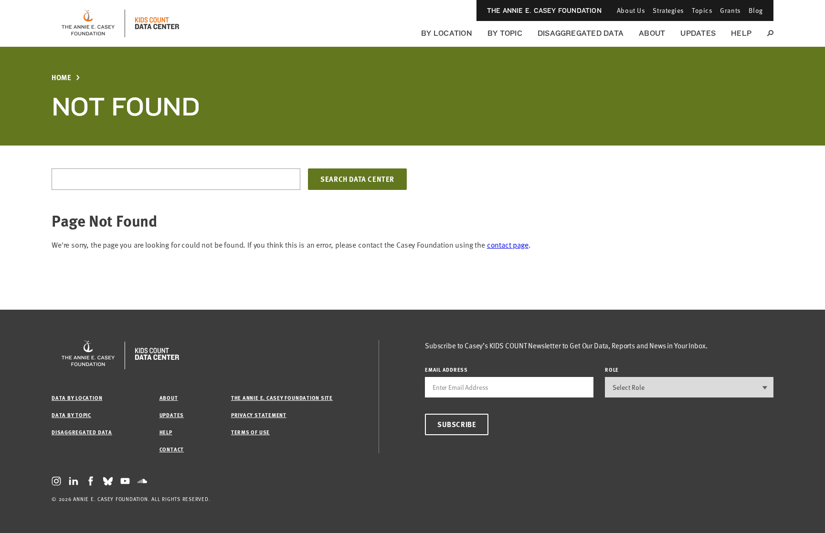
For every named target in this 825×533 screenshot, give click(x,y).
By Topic (504, 33)
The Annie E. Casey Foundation (544, 10)
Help (741, 33)
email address (446, 369)
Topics (702, 10)
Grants (730, 10)
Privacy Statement (258, 414)
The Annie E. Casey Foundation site (282, 397)
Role (612, 369)
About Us (631, 10)
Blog (756, 10)
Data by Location (77, 397)
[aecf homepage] (88, 23)
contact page (508, 245)
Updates (698, 33)
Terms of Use (250, 432)
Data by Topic (71, 414)
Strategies (668, 10)
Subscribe (456, 424)
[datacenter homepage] (157, 23)
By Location (446, 33)
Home (61, 78)
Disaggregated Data (581, 33)
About (652, 33)
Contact (171, 449)
